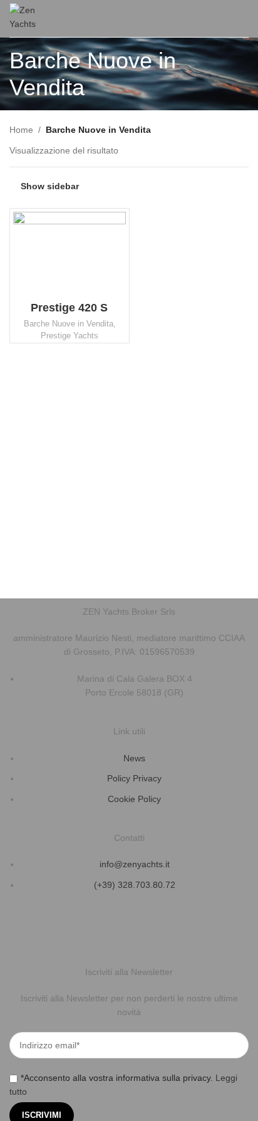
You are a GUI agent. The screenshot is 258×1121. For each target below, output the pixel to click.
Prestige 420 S (69, 307)
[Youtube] (92, 932)
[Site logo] (28, 18)
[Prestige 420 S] (69, 254)
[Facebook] (25, 932)
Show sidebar (50, 186)
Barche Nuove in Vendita (68, 323)
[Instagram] (59, 932)
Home (21, 130)
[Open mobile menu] (243, 18)
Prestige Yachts (69, 335)
